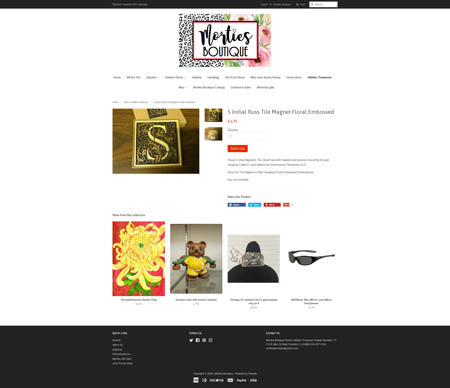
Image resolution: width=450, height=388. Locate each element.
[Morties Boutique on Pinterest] (204, 340)
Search (116, 340)
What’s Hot (133, 77)
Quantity (233, 130)
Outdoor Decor (174, 77)
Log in (264, 4)
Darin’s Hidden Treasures (136, 102)
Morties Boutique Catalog (209, 87)
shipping (117, 349)
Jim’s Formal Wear (122, 363)
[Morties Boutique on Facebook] (198, 340)
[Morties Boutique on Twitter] (191, 340)
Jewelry (196, 77)
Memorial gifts (265, 87)
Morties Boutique (223, 373)
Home (117, 77)
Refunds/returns (121, 354)
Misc (182, 87)
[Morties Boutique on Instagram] (210, 340)
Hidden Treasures (320, 77)
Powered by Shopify (245, 373)
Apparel (151, 77)
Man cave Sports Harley (266, 77)
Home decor (294, 77)
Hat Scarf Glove (235, 77)
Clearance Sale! (241, 87)
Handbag (213, 77)
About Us (117, 344)
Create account (282, 4)
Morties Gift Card (121, 358)
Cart (302, 4)
